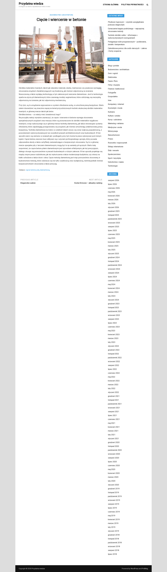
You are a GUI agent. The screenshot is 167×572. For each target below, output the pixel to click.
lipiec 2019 (112, 508)
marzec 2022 (113, 385)
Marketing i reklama (115, 123)
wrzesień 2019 (114, 500)
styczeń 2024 (113, 300)
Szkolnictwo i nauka (116, 162)
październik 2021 (115, 404)
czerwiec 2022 (114, 373)
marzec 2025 (113, 246)
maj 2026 (111, 192)
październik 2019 (115, 496)
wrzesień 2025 (114, 223)
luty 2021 (111, 435)
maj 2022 (111, 377)
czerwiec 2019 (114, 512)
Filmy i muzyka (114, 85)
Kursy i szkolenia (115, 120)
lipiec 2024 (112, 277)
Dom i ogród (113, 73)
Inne (109, 100)
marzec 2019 (113, 523)
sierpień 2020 (113, 458)
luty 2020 (111, 481)
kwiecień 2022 (114, 381)
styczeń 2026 (113, 207)
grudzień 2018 (114, 535)
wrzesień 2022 (114, 361)
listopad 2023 (113, 307)
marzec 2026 (113, 200)
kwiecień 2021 (114, 427)
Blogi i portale (113, 66)
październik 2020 (115, 450)
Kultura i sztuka (114, 116)
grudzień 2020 (114, 442)
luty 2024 (111, 296)
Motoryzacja (113, 131)
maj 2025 (111, 238)
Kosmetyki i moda (115, 108)
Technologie (113, 166)
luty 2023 (111, 342)
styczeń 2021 (113, 438)
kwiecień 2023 (114, 334)
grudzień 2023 (114, 304)
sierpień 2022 (113, 365)
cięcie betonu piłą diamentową (38, 170)
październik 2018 (115, 543)
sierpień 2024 (113, 273)
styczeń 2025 (113, 254)
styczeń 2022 (113, 392)
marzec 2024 (113, 292)
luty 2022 (111, 388)
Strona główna (110, 5)
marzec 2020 (113, 477)
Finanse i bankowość (116, 89)
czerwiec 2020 (114, 465)
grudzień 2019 (114, 489)
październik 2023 (115, 311)
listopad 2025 (113, 215)
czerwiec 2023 (114, 327)
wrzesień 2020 (114, 454)
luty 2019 (111, 527)
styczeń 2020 (113, 485)
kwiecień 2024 (114, 288)
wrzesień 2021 (114, 408)
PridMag (145, 569)
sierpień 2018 (113, 550)
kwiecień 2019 (114, 519)
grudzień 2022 (114, 350)
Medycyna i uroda (115, 127)
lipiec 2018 (112, 554)
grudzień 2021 (114, 396)
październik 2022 (115, 358)
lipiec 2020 (112, 462)
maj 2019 (111, 516)
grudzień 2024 (114, 257)
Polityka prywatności (132, 5)
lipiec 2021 (112, 415)
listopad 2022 (113, 354)
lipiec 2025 (112, 230)
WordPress (134, 569)
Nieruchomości (114, 135)
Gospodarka (112, 96)
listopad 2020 (113, 446)
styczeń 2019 (113, 531)
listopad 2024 (113, 261)
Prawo (110, 139)
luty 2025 (111, 250)
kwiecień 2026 (114, 196)
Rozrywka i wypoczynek (117, 143)
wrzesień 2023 (114, 315)
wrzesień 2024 (114, 269)
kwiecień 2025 (114, 242)
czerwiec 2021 (114, 419)
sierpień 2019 (113, 504)
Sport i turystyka (114, 158)
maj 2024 (111, 284)
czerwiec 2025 (114, 234)
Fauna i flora (112, 81)
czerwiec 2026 (114, 188)
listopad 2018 (113, 539)
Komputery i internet (116, 104)
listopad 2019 (113, 492)
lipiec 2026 (112, 184)
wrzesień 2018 (114, 546)
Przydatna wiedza (31, 3)
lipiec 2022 (112, 369)
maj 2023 (111, 331)
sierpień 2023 (113, 319)
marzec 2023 (113, 338)
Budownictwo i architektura (61, 15)
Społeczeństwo (114, 154)
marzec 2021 (113, 431)
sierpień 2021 (113, 411)
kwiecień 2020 (114, 473)
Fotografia (112, 93)
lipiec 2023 (112, 323)
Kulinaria (111, 112)
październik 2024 (115, 265)
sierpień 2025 (113, 227)
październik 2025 (115, 219)
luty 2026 (111, 203)
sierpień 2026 (113, 180)
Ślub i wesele (113, 150)
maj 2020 (111, 469)
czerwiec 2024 (114, 280)
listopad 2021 (113, 400)
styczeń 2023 (113, 346)
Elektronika (112, 77)
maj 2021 (111, 423)
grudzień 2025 (114, 211)
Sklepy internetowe (115, 147)
